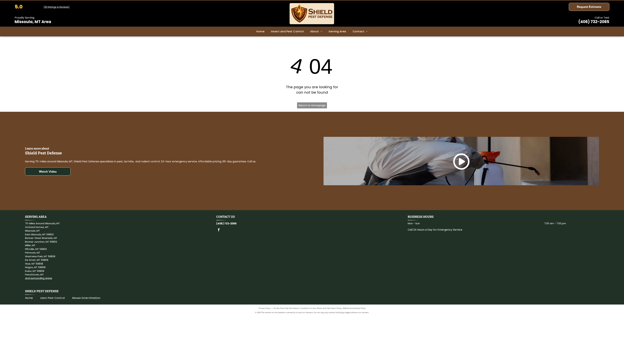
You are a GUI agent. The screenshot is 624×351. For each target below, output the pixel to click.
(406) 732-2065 (593, 21)
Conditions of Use (307, 308)
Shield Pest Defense (42, 291)
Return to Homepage (312, 105)
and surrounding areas (38, 278)
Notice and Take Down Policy (329, 308)
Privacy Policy (264, 308)
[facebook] (218, 230)
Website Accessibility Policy (354, 308)
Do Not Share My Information (286, 308)
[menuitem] (260, 31)
